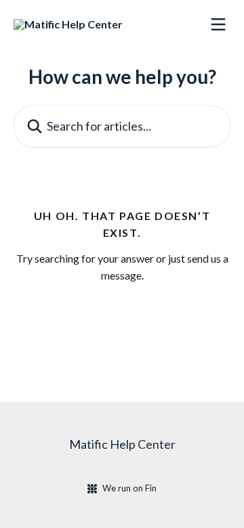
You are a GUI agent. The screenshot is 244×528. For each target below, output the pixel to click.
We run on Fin (129, 488)
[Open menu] (218, 24)
